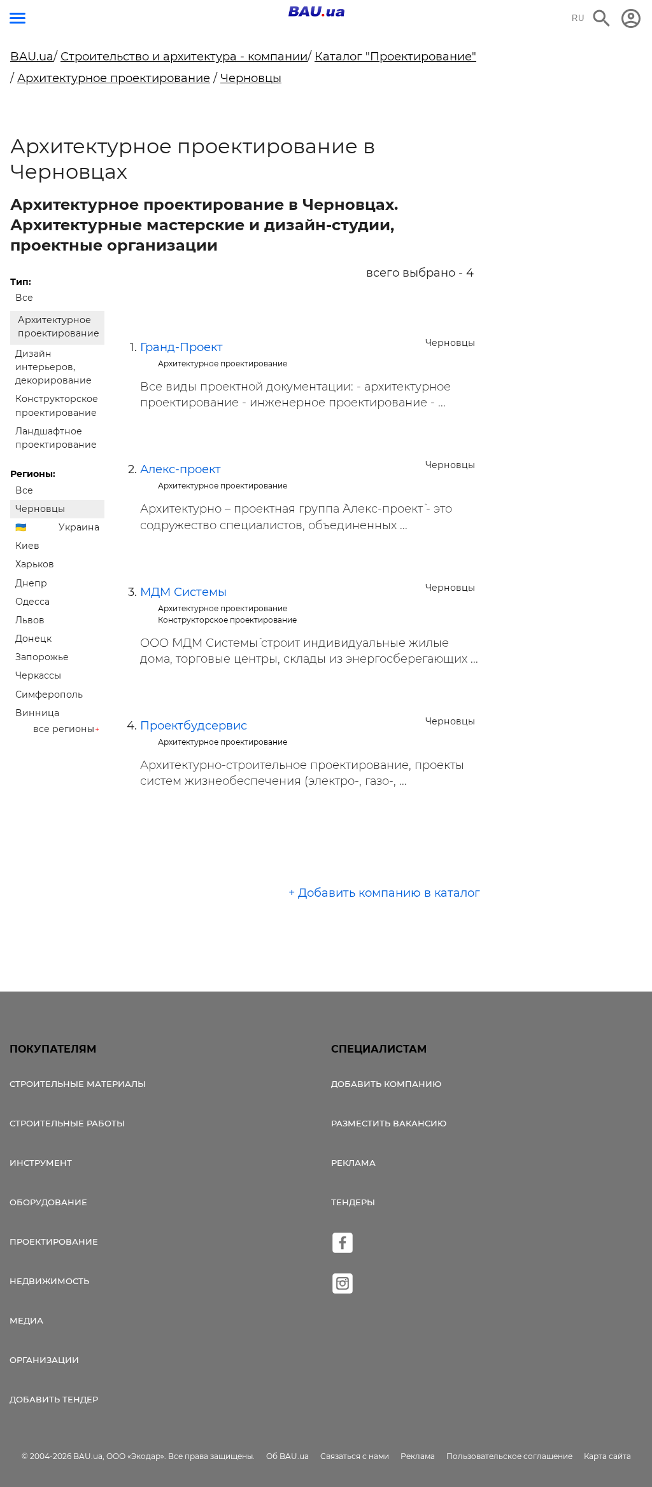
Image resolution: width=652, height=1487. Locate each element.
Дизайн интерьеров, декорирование (53, 367)
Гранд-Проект (181, 347)
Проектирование (54, 1241)
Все (24, 297)
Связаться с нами (354, 1456)
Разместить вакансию (388, 1123)
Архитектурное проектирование (113, 78)
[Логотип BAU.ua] (316, 11)
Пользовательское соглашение (509, 1456)
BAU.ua (31, 57)
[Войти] (631, 18)
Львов (30, 620)
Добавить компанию (386, 1084)
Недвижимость (49, 1281)
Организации (44, 1360)
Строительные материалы (78, 1084)
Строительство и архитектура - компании (184, 57)
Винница (37, 713)
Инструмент (41, 1163)
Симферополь (49, 694)
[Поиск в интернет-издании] (601, 18)
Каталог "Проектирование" (395, 57)
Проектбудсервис (193, 726)
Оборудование (48, 1202)
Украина (79, 527)
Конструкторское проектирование (56, 405)
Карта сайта (607, 1456)
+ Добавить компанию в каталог (384, 893)
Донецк (33, 638)
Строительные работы (67, 1123)
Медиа (26, 1320)
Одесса (32, 601)
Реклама (353, 1163)
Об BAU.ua (287, 1456)
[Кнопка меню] (17, 18)
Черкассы (38, 675)
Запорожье (42, 657)
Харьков (34, 564)
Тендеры (353, 1202)
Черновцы (250, 78)
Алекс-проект (180, 469)
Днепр (31, 583)
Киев (27, 545)
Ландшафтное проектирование (56, 437)
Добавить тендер (54, 1399)
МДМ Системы (183, 592)
